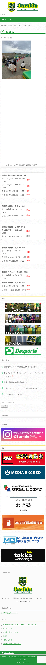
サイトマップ (9, 653)
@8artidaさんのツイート (9, 613)
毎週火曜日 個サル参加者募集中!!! (15, 382)
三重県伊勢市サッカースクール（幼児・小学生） (20, 624)
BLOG (5, 636)
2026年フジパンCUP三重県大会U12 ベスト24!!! (20, 367)
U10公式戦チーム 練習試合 (14, 394)
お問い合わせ (7, 640)
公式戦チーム (7, 628)
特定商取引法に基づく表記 (12, 644)
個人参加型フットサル (10, 632)
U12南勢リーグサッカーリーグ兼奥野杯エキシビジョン (23, 388)
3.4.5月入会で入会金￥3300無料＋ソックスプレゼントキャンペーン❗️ (23, 374)
